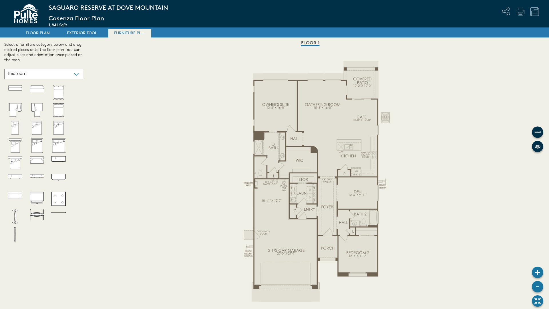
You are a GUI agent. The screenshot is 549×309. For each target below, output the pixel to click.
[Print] (520, 11)
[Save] (534, 11)
